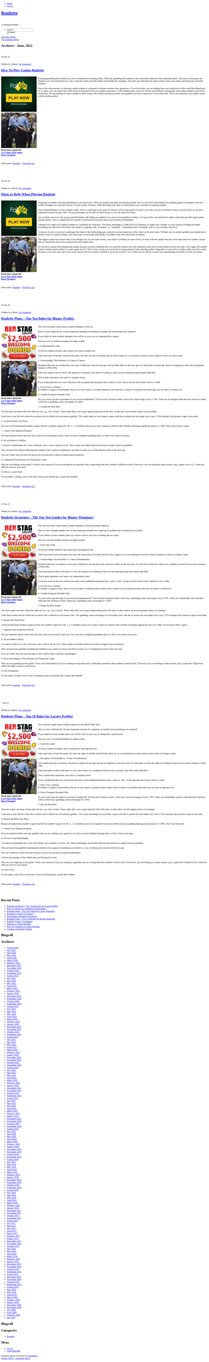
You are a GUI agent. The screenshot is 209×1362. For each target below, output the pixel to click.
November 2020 (14, 1121)
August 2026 (12, 947)
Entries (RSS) (7, 1358)
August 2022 (12, 1067)
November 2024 (14, 999)
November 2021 (14, 1090)
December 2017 (14, 1210)
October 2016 (13, 1246)
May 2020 (11, 1136)
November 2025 (14, 968)
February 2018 (13, 1205)
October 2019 (13, 1154)
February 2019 (13, 1175)
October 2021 (13, 1093)
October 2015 (13, 1269)
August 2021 (12, 1098)
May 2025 (11, 983)
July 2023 (11, 1039)
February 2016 (13, 1259)
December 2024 (14, 996)
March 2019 (12, 1172)
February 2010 (13, 1300)
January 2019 (13, 1177)
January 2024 (13, 1024)
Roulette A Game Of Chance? (20, 914)
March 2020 (12, 1141)
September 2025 (14, 973)
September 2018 (14, 1187)
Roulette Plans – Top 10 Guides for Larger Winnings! (31, 911)
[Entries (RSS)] (8, 37)
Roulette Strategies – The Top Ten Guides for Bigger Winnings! (47, 517)
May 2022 (11, 1075)
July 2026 (11, 950)
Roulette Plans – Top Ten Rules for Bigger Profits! (37, 318)
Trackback (28, 163)
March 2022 (12, 1080)
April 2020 (12, 1139)
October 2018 (13, 1185)
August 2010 (12, 1287)
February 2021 (13, 1113)
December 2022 (14, 1057)
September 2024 (14, 1004)
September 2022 (14, 1065)
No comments (25, 64)
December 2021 (14, 1088)
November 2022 (14, 1060)
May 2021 (11, 1106)
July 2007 (11, 1317)
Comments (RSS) (22, 1358)
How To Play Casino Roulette (22, 70)
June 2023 (11, 1042)
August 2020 (12, 1129)
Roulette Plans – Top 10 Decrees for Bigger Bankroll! (31, 919)
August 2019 (12, 1159)
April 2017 (12, 1231)
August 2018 (12, 1190)
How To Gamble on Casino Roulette (23, 926)
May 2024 (11, 1014)
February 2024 (13, 1021)
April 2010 (12, 1295)
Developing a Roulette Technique (22, 916)
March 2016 (12, 1256)
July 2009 (11, 1310)
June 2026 (11, 953)
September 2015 (14, 1272)
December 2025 (14, 965)
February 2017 (13, 1236)
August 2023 (12, 1037)
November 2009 (14, 1307)
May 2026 (11, 955)
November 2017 (14, 1213)
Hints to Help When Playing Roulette (28, 194)
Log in (10, 6)
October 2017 (13, 1215)
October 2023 (13, 1032)
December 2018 (14, 1180)
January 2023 (13, 1055)
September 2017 (14, 1218)
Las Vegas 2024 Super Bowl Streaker (11, 153)
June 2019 (11, 1164)
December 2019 (14, 1149)
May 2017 (11, 1228)
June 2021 (11, 1103)
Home (9, 3)
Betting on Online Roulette (19, 924)
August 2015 (12, 1274)
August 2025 (12, 976)
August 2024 (12, 1006)
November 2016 (14, 1243)
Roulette (9, 12)
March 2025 (12, 988)
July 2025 (11, 978)
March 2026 (12, 960)
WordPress (33, 1356)
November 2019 (14, 1152)
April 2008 (12, 1312)
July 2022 (11, 1070)
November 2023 (14, 1029)
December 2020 (14, 1118)
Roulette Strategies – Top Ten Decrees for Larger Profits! (32, 906)
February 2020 (13, 1144)
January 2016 (13, 1261)
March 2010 (12, 1297)
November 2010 (14, 1279)
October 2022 (13, 1062)
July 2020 (11, 1131)
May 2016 (11, 1251)
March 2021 (12, 1111)
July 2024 (11, 1009)
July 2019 (11, 1162)
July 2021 (11, 1101)
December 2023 (14, 1027)
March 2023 (12, 1050)
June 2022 (11, 1073)
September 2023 (14, 1034)
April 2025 (12, 986)
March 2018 (12, 1203)
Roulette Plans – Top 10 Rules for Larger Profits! (37, 716)
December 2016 (14, 1241)
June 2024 (11, 1011)
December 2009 (14, 1305)
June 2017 (11, 1226)
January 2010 (13, 1302)
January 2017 (13, 1238)
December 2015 (14, 1264)
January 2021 (13, 1116)
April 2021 (12, 1108)
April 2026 (12, 958)
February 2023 (13, 1052)
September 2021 (14, 1095)
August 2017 (12, 1221)
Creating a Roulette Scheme (19, 929)
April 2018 (12, 1200)
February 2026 (13, 963)
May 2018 (11, 1198)
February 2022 (13, 1083)
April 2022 (12, 1078)
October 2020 (13, 1124)
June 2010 (11, 1289)
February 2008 (13, 1315)
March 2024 (12, 1019)
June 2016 (11, 1249)
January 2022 (13, 1085)
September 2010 (14, 1284)
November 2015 (14, 1266)
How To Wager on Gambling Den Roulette (26, 908)
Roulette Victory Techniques (19, 921)
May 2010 (11, 1292)
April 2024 (12, 1016)
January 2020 (13, 1147)
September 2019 (14, 1157)
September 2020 (14, 1126)
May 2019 (11, 1167)
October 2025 (13, 970)
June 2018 (11, 1195)
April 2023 (12, 1047)
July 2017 (11, 1223)
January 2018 (13, 1208)
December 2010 (14, 1277)
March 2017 (12, 1233)
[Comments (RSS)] (10, 39)
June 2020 (11, 1134)
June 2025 (11, 981)
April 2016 (12, 1254)
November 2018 (14, 1182)
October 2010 (13, 1282)
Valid (13, 1351)
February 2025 (13, 991)
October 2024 (13, 1001)
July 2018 (11, 1192)
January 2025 (13, 993)
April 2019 (12, 1169)
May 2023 (11, 1044)
